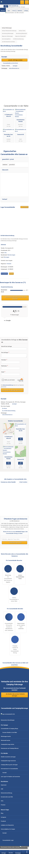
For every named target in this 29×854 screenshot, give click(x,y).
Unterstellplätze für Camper (8, 829)
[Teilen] (23, 852)
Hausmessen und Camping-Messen (10, 748)
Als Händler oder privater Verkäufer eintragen (15, 694)
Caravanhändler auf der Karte (10, 63)
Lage (9, 10)
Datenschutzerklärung (8, 385)
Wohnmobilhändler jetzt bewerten (15, 298)
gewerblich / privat (8, 159)
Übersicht (3, 10)
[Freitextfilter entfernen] (22, 2)
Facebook (3, 821)
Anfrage (26, 10)
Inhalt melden (23, 482)
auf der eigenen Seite (21, 626)
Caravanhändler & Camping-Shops (9, 728)
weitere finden (20, 577)
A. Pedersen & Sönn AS (8, 115)
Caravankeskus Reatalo (20, 120)
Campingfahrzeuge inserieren (8, 760)
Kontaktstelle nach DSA (7, 797)
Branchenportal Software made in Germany (10, 847)
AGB (2, 789)
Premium (3, 805)
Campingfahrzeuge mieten (7, 744)
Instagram (3, 817)
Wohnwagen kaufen (6, 736)
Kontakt (11, 273)
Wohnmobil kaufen (5, 740)
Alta (5, 252)
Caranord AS (20, 134)
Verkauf (4, 199)
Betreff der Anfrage (6, 346)
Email (2, 372)
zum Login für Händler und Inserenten (10, 776)
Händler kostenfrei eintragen (8, 756)
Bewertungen (20, 10)
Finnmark (9, 263)
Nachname (4, 366)
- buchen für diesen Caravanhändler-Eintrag (15, 649)
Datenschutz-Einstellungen (7, 720)
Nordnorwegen (11, 255)
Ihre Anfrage (4, 352)
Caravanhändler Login (8, 840)
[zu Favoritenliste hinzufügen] (2, 13)
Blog (2, 813)
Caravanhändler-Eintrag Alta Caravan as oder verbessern (9, 627)
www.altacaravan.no (14, 68)
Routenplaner (25, 207)
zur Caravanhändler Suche (1, 6)
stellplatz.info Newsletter (7, 825)
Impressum (3, 785)
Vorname (3, 359)
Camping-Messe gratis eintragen (9, 764)
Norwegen (6, 257)
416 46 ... (8, 65)
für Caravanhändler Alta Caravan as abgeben (8, 579)
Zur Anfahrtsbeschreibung (8, 410)
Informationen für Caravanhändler (9, 768)
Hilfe (2, 801)
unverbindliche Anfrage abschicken (12, 390)
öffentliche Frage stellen (15, 542)
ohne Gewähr (12, 482)
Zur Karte (4, 408)
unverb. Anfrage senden (15, 60)
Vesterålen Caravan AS (8, 135)
